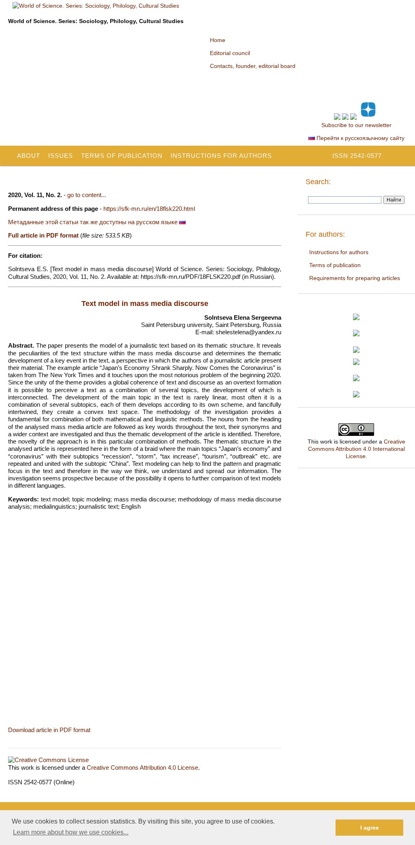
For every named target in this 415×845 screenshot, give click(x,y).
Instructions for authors (221, 155)
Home (217, 40)
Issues (60, 155)
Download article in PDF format (49, 729)
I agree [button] (369, 827)
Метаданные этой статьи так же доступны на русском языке (93, 222)
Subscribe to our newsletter (356, 125)
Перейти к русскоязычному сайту (359, 138)
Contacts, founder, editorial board (252, 66)
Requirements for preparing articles (354, 278)
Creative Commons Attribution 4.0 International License (356, 448)
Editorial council (230, 53)
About (28, 155)
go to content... (86, 194)
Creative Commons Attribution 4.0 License (142, 767)
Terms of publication (122, 155)
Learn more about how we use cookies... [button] (70, 832)
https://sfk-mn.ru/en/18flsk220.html (149, 208)
